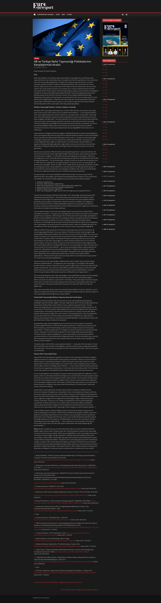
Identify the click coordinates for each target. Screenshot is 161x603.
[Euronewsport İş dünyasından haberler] (34, 14)
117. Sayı (104, 104)
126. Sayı (104, 72)
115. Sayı (104, 111)
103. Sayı (104, 155)
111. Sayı (104, 127)
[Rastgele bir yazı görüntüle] (126, 14)
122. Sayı (104, 87)
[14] (68, 366)
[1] (79, 113)
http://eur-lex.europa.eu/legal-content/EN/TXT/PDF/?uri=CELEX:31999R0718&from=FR (61, 495)
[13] (72, 344)
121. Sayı (104, 90)
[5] (54, 197)
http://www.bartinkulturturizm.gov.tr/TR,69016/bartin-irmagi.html (54, 541)
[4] (90, 191)
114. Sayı (104, 114)
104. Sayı (104, 152)
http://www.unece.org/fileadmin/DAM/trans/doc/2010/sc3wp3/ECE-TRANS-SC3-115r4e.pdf (62, 460)
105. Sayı (104, 149)
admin (45, 67)
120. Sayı (104, 93)
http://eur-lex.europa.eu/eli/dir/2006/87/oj (47, 483)
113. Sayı (104, 117)
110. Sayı (104, 130)
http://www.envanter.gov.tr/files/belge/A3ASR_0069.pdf (71, 552)
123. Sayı (104, 84)
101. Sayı (104, 162)
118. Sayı (104, 101)
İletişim (69, 14)
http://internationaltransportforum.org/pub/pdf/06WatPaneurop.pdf (56, 511)
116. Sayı (104, 107)
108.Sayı (104, 136)
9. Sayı (105, 133)
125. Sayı (104, 75)
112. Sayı (104, 123)
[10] (89, 272)
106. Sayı (104, 146)
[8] (61, 258)
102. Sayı (104, 159)
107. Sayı (104, 139)
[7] (59, 247)
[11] (93, 277)
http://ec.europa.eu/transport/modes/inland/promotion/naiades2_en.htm (57, 488)
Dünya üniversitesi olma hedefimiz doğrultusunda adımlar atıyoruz (57, 582)
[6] (50, 214)
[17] (44, 425)
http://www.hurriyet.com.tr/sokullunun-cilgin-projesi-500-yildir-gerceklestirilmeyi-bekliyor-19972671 (65, 573)
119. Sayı (104, 96)
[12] (51, 341)
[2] (75, 138)
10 (103, 133)
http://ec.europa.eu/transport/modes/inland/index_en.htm (52, 520)
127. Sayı (104, 69)
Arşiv (63, 14)
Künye (58, 14)
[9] (52, 263)
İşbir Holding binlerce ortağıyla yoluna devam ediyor (80, 590)
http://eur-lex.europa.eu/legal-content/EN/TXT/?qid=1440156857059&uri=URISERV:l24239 (69, 467)
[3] (49, 160)
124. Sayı (104, 80)
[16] (61, 421)
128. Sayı (104, 66)
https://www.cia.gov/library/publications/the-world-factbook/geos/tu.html (57, 546)
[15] (95, 407)
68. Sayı (36, 58)
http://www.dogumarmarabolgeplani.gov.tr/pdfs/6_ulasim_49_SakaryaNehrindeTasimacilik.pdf (63, 562)
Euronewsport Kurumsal (45, 14)
